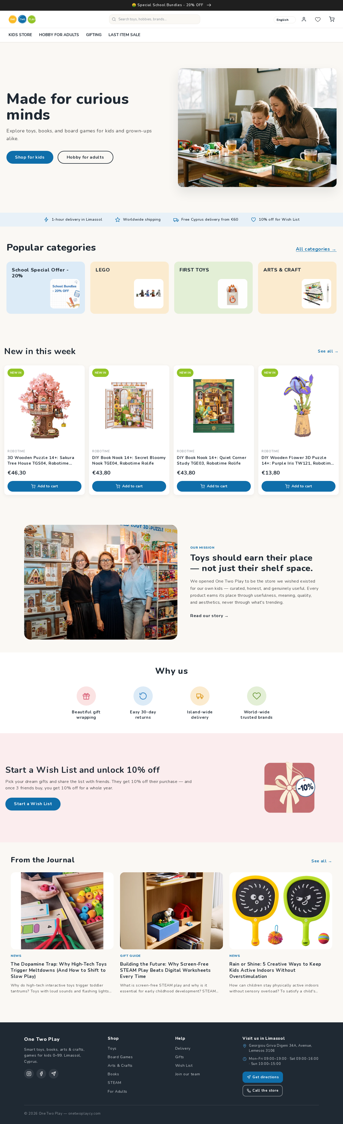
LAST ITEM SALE (124, 34)
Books (113, 1074)
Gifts (179, 1057)
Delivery (183, 1048)
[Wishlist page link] (317, 19)
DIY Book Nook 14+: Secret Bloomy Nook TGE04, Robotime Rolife (129, 460)
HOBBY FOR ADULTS (59, 34)
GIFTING (94, 34)
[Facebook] (41, 1074)
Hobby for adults (86, 157)
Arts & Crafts (120, 1065)
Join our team (187, 1074)
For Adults (117, 1091)
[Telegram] (53, 1074)
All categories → (316, 249)
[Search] (114, 19)
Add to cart (48, 486)
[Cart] (331, 19)
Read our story (209, 616)
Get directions (265, 1077)
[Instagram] (29, 1074)
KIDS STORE (20, 34)
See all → (328, 351)
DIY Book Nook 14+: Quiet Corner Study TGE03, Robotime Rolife (211, 460)
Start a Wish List (33, 804)
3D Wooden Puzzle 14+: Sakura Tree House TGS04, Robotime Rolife (41, 460)
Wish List (184, 1065)
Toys (112, 1048)
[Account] (304, 19)
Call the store (265, 1090)
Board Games (120, 1057)
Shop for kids (30, 157)
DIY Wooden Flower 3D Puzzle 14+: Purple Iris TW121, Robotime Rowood (297, 460)
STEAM (114, 1082)
